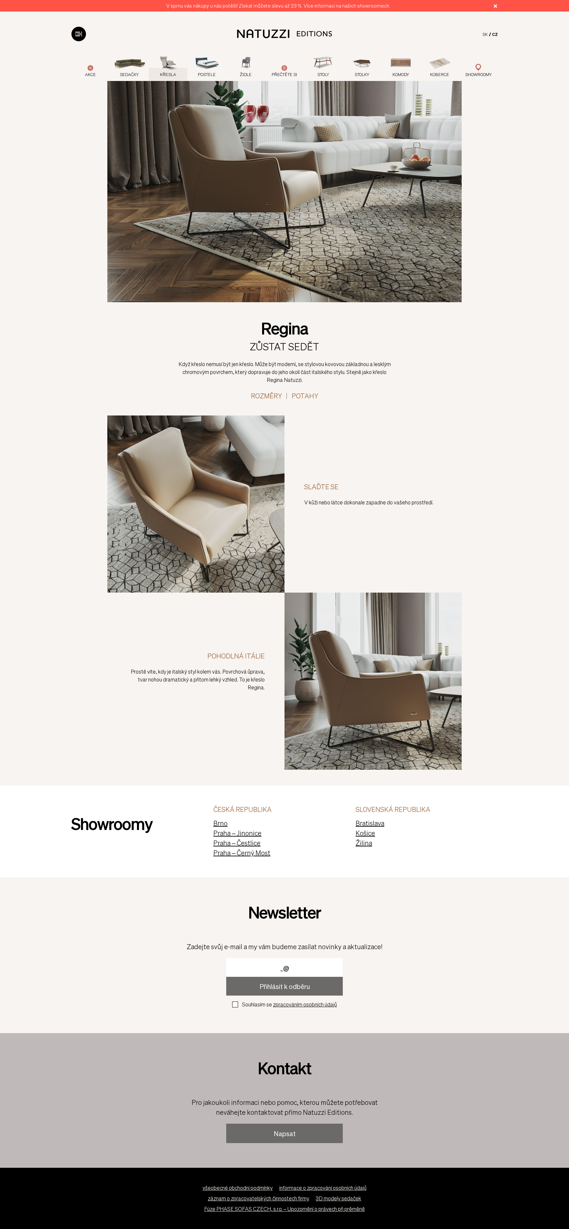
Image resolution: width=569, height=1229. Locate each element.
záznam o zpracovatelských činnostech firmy (258, 1198)
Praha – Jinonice (237, 833)
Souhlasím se (289, 1004)
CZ (495, 34)
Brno (220, 823)
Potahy (305, 396)
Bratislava (370, 823)
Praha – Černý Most (241, 852)
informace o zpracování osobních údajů (322, 1187)
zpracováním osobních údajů (305, 1004)
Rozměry (266, 396)
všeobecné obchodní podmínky (238, 1187)
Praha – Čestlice (236, 843)
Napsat (285, 1133)
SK (485, 34)
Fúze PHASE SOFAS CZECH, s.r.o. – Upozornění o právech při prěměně (284, 1208)
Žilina (364, 843)
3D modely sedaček (338, 1198)
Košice (365, 833)
